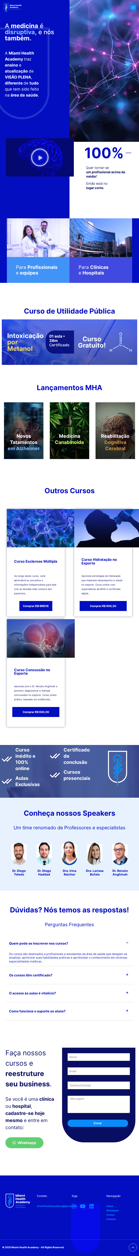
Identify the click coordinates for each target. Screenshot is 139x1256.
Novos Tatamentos (24, 442)
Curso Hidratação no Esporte (99, 561)
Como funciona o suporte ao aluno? (37, 1011)
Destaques (112, 1210)
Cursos (110, 1214)
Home (109, 1206)
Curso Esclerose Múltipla (35, 561)
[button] (40, 157)
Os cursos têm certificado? (30, 975)
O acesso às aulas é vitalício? (32, 993)
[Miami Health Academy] (13, 16)
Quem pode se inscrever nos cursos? (38, 943)
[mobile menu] (133, 7)
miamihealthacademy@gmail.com (57, 1206)
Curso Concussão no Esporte (32, 672)
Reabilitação (115, 442)
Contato (111, 1219)
